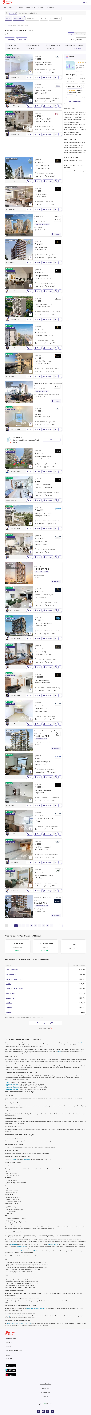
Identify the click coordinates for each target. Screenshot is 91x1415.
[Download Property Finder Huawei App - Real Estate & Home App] (11, 1374)
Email (38, 77)
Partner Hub (10, 1355)
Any (71, 34)
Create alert (22, 39)
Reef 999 (8, 984)
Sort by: (72, 39)
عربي (39, 1404)
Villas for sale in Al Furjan (71, 122)
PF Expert (9, 1358)
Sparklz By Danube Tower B (14, 988)
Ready (83, 34)
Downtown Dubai (21, 1246)
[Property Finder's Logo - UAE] (7, 2)
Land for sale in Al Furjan (71, 132)
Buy (5, 7)
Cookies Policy (45, 1392)
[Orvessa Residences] (33, 740)
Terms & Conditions (45, 1384)
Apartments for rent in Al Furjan (73, 160)
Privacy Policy (45, 1388)
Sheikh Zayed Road (77, 1043)
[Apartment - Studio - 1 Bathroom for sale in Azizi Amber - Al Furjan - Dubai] (33, 766)
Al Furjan (11, 13)
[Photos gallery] (19, 64)
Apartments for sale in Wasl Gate (73, 145)
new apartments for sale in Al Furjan (35, 1308)
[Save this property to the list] (56, 77)
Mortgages (50, 7)
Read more (70, 94)
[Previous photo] (6, 64)
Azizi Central (10, 998)
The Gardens (37, 1251)
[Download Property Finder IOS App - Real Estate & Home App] (11, 1365)
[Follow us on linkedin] (52, 1411)
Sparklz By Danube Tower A (14, 979)
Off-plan (77, 34)
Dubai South (27, 1159)
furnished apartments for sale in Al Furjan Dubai (19, 1323)
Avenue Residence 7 (12, 969)
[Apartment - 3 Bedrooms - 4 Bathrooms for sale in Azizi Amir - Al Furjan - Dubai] (33, 199)
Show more (77, 49)
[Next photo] (31, 64)
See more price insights (45, 1023)
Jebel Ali (14, 1159)
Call (31, 77)
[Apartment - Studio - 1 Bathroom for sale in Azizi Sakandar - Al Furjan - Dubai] (33, 252)
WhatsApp (49, 77)
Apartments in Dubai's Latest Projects (75, 171)
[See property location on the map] (30, 72)
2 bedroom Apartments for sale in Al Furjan (76, 114)
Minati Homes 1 (11, 993)
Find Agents (41, 7)
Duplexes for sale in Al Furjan (72, 134)
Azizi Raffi (9, 1012)
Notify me (52, 440)
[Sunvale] (33, 573)
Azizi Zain (9, 1007)
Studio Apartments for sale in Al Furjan (75, 119)
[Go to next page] (60, 925)
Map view (11, 39)
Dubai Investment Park (52, 1244)
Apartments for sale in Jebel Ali (73, 147)
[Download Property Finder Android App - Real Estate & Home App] (11, 1370)
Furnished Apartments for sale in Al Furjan (76, 112)
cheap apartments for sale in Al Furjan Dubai (18, 1316)
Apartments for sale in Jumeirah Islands (75, 152)
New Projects (19, 7)
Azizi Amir (9, 1003)
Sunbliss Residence (11, 974)
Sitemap (45, 1397)
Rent (10, 7)
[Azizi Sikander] (33, 906)
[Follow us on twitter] (47, 1411)
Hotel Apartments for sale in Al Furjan (75, 129)
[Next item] (84, 75)
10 (51, 925)
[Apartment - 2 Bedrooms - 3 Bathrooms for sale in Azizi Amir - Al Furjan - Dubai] (33, 170)
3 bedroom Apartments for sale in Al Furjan (76, 124)
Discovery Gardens (20, 1251)
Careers (8, 1346)
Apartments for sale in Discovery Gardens (76, 150)
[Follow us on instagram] (38, 1411)
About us (9, 1343)
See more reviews (74, 101)
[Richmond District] (33, 225)
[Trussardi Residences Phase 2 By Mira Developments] (33, 392)
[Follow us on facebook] (43, 1411)
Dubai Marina (13, 1244)
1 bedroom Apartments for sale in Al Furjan (76, 117)
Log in (85, 2)
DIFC (59, 1051)
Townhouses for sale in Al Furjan (73, 127)
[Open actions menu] (60, 77)
